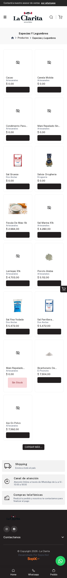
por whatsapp (48, 3)
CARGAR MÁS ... (33, 447)
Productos (23, 38)
